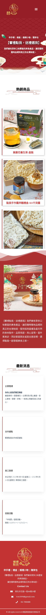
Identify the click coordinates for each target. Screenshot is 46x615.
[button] (36, 9)
